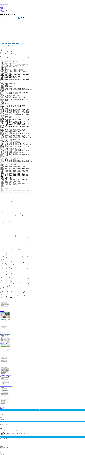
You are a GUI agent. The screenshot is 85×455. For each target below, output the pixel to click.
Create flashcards (6, 4)
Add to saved (6, 10)
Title (0, 413)
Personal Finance (3, 12)
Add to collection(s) (2, 10)
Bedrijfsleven (3, 11)
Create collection (2, 419)
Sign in (1, 424)
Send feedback (2, 434)
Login (1, 3)
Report (1, 429)
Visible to (1, 417)
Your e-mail (1, 446)
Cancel (1, 454)
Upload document (2, 4)
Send (3, 454)
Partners (3, 429)
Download (1, 408)
